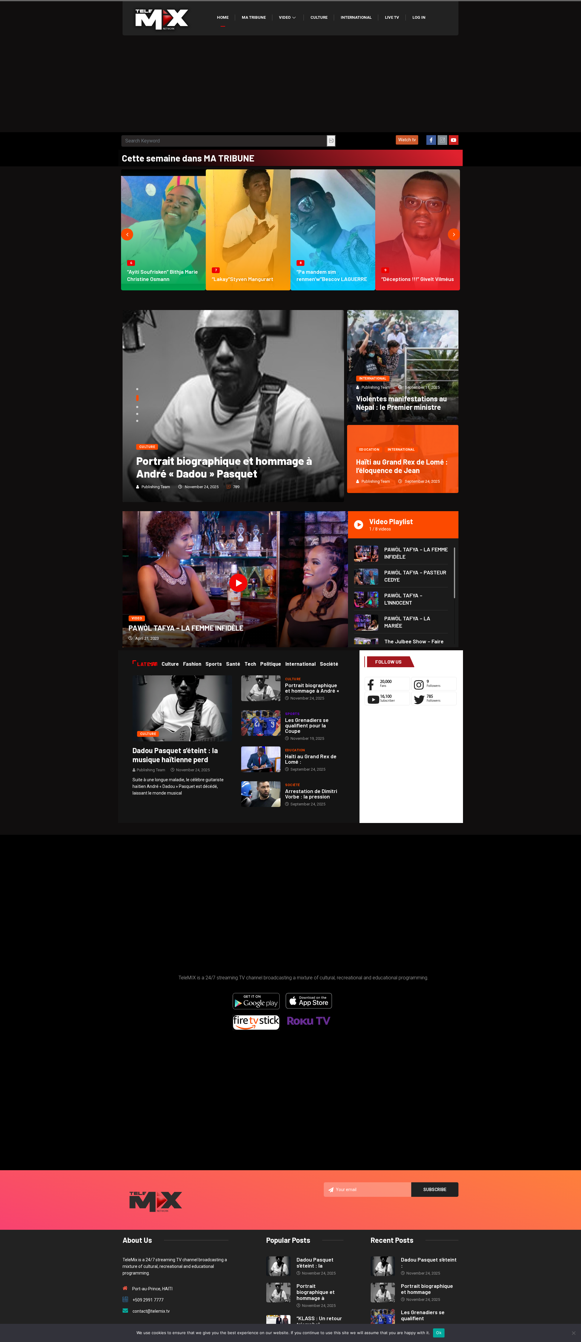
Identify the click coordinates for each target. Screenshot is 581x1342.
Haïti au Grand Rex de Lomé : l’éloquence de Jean (402, 466)
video (137, 618)
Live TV (392, 17)
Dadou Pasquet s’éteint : (429, 1262)
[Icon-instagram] (442, 140)
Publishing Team (156, 487)
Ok (438, 1332)
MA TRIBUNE (254, 17)
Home (222, 17)
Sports (292, 714)
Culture (318, 17)
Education (369, 450)
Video (284, 17)
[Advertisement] (290, 86)
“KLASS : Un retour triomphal (319, 1321)
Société (292, 785)
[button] (407, 140)
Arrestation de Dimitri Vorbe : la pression (311, 794)
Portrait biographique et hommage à (316, 1291)
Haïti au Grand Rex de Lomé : (310, 759)
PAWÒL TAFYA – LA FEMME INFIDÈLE (186, 627)
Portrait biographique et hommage (427, 1288)
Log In (418, 17)
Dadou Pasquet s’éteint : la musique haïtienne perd (175, 755)
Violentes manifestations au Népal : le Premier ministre (401, 402)
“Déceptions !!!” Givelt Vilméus (417, 279)
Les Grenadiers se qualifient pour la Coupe (307, 725)
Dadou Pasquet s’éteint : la (315, 1262)
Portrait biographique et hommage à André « (312, 688)
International (356, 17)
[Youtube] (453, 140)
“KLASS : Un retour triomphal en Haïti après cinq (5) (226, 467)
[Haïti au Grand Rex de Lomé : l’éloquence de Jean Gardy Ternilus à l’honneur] (261, 759)
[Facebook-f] (431, 140)
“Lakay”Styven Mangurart (242, 279)
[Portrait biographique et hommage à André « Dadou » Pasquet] (261, 688)
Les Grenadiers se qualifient (423, 1315)
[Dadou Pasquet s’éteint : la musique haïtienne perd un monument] (182, 708)
